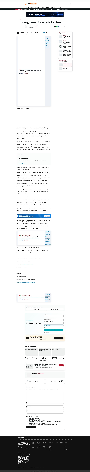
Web (27, 410)
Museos (50, 446)
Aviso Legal (33, 470)
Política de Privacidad (35, 414)
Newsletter (61, 442)
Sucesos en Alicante (57, 9)
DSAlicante (21, 437)
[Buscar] (66, 4)
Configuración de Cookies (54, 470)
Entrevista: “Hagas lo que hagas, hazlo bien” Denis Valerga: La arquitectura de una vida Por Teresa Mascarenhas (66, 42)
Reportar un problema (35, 309)
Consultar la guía (22, 163)
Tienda (61, 443)
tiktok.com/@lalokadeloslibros (26, 264)
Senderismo (51, 442)
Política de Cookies (46, 470)
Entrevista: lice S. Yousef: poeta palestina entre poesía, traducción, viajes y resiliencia (67, 37)
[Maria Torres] (26, 26)
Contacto (57, 442)
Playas (44, 444)
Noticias (52, 9)
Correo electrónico (29, 406)
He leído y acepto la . (33, 414)
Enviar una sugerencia (54, 309)
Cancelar (61, 367)
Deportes (38, 448)
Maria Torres (34, 373)
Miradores (50, 447)
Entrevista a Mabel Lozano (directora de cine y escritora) (67, 51)
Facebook (66, 443)
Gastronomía (45, 449)
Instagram (66, 446)
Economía (66, 9)
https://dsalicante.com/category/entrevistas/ (26, 282)
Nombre (27, 402)
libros (44, 32)
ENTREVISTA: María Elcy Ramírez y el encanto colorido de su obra (67, 47)
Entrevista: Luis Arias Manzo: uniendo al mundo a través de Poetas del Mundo (67, 55)
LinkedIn (66, 449)
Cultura (63, 9)
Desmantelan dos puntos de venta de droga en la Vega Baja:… (36, 9)
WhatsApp (66, 442)
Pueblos (44, 446)
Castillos (44, 447)
